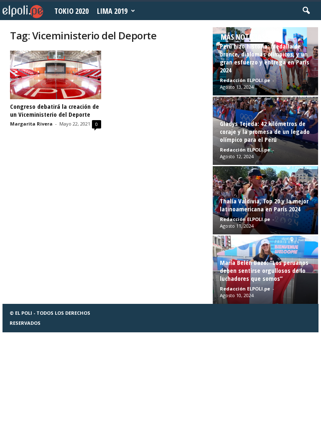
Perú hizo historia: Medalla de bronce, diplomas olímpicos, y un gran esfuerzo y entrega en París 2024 (264, 58)
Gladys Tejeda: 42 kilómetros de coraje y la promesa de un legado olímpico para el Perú (265, 131)
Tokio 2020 (71, 11)
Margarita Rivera (31, 124)
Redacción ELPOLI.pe (245, 80)
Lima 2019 (112, 11)
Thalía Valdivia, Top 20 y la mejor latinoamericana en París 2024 (264, 205)
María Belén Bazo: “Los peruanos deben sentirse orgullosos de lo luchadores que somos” (264, 270)
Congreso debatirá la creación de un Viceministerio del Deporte (54, 110)
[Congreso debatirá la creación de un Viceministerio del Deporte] (55, 75)
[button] (306, 11)
